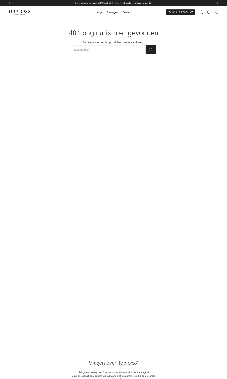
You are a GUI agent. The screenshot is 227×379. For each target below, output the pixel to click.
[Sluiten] (191, 162)
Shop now (155, 206)
